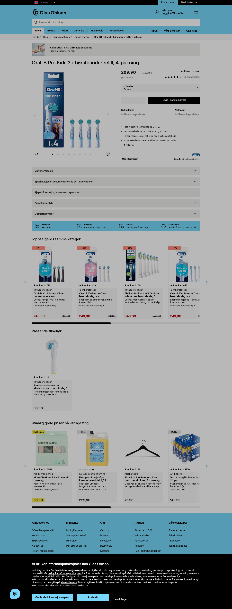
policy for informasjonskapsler (65, 573)
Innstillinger (121, 599)
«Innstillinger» (69, 582)
